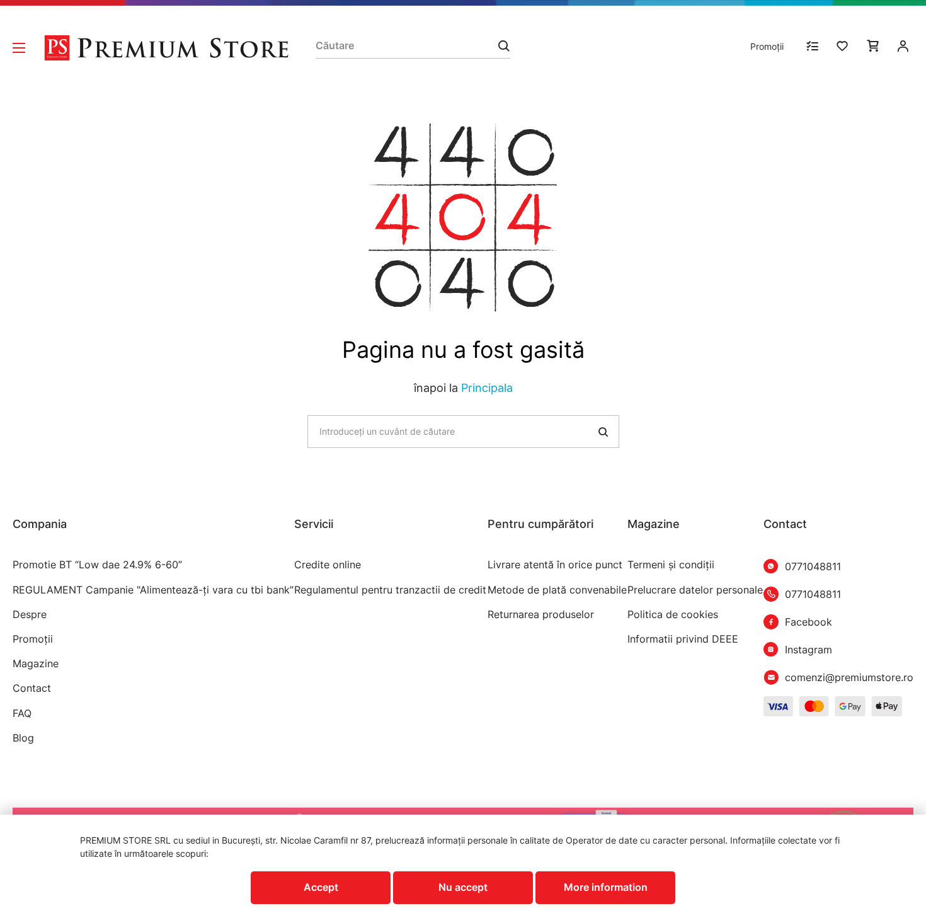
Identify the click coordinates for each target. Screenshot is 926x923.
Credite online (327, 565)
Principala (487, 387)
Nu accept (463, 887)
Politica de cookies (672, 615)
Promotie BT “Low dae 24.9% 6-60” (97, 565)
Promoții (767, 46)
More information (606, 887)
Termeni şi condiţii (670, 565)
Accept (321, 887)
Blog (23, 738)
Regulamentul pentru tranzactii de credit (390, 590)
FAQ (22, 713)
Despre (30, 615)
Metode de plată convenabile (557, 590)
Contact (32, 688)
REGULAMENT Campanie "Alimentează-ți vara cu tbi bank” (153, 590)
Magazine (36, 664)
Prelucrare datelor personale (695, 590)
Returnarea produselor (541, 615)
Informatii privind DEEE (682, 639)
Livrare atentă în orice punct (555, 565)
